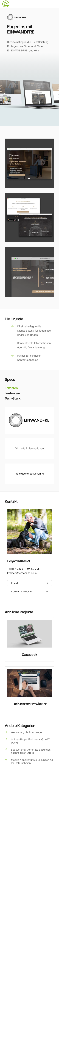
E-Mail (14, 583)
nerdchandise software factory (6, 6)
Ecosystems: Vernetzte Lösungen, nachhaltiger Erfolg (31, 751)
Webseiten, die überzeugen (27, 732)
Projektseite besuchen (28, 473)
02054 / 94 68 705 (28, 568)
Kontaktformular (21, 591)
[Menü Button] (54, 3)
